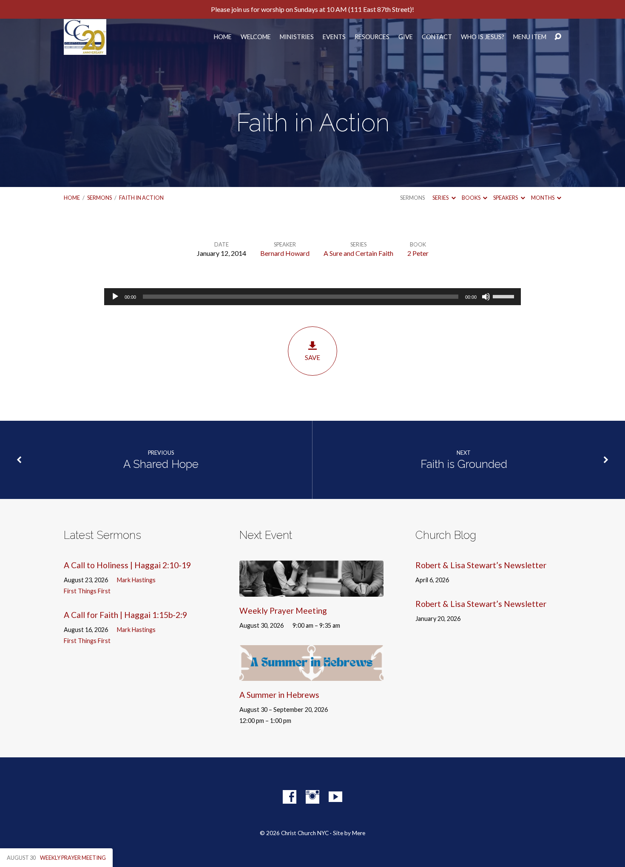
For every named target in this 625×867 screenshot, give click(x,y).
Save (312, 357)
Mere (358, 833)
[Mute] (486, 296)
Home (223, 37)
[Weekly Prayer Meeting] (311, 590)
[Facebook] (289, 797)
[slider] (505, 295)
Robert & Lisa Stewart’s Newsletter (480, 565)
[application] (312, 296)
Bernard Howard (285, 253)
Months (543, 197)
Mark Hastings (136, 580)
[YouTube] (335, 797)
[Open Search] (557, 37)
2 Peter (418, 253)
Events (334, 37)
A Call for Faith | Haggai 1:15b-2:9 (125, 615)
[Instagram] (312, 797)
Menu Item (529, 37)
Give (405, 37)
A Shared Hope (161, 464)
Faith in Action (141, 197)
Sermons (99, 197)
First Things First (87, 591)
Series (440, 197)
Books (471, 197)
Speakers (506, 197)
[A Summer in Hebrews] (311, 674)
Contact (437, 37)
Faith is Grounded (463, 464)
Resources (372, 37)
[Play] (115, 296)
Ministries (297, 37)
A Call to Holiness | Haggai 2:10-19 (127, 565)
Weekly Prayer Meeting (283, 610)
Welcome (256, 37)
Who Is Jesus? (482, 37)
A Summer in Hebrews (279, 695)
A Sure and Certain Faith (358, 253)
